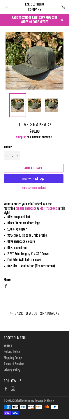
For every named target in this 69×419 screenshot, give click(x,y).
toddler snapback (26, 208)
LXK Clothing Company (34, 7)
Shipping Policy (13, 358)
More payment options (34, 188)
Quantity (8, 147)
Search (8, 345)
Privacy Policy (12, 370)
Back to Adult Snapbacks (36, 313)
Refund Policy (12, 352)
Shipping (21, 137)
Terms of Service (14, 364)
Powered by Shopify (44, 400)
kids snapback (48, 208)
